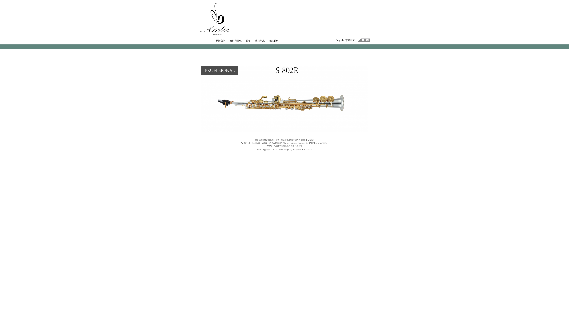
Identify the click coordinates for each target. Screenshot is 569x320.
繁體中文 (350, 40)
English (340, 40)
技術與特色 (236, 40)
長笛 (248, 40)
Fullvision (308, 149)
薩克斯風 (260, 40)
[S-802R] (284, 98)
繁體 (303, 140)
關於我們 (220, 40)
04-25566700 (254, 143)
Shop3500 (297, 149)
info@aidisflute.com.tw (298, 143)
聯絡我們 (274, 40)
